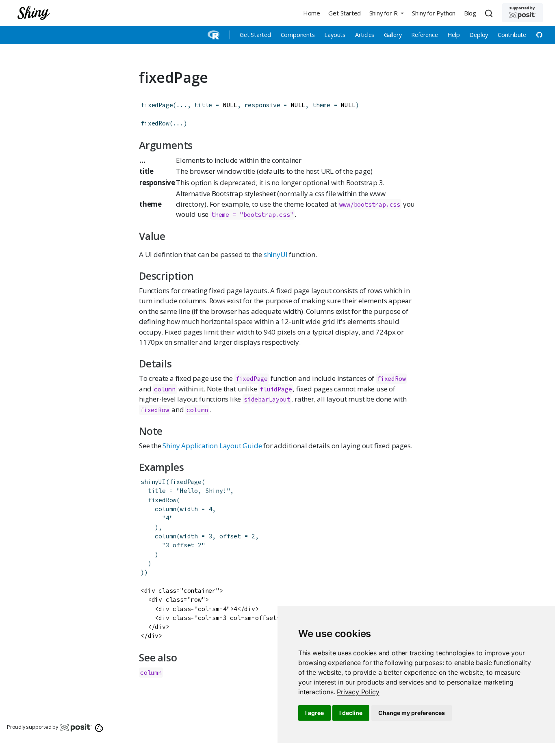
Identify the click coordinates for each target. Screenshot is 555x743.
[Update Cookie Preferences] (99, 727)
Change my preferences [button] (411, 712)
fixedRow (155, 123)
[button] (386, 13)
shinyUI (276, 254)
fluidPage (276, 389)
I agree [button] (314, 712)
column (165, 389)
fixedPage (157, 105)
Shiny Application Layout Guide (212, 445)
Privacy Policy (358, 692)
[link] (358, 692)
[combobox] (490, 13)
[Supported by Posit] (522, 12)
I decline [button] (350, 712)
